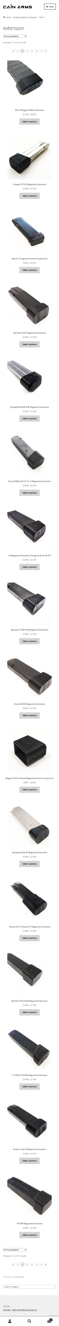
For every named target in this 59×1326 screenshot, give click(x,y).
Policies (7, 1309)
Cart (45, 1319)
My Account (10, 1321)
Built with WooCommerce (24, 1309)
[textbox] (29, 1287)
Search (29, 1321)
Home (8, 17)
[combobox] (29, 1287)
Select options (30, 121)
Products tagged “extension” (25, 17)
